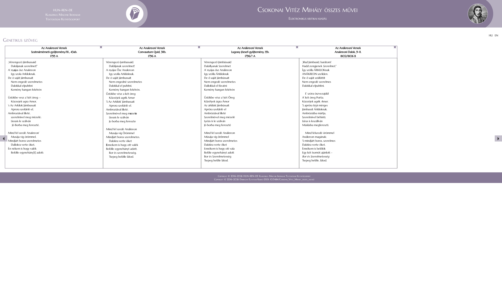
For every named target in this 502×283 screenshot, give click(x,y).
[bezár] (101, 47)
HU (491, 35)
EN (496, 35)
